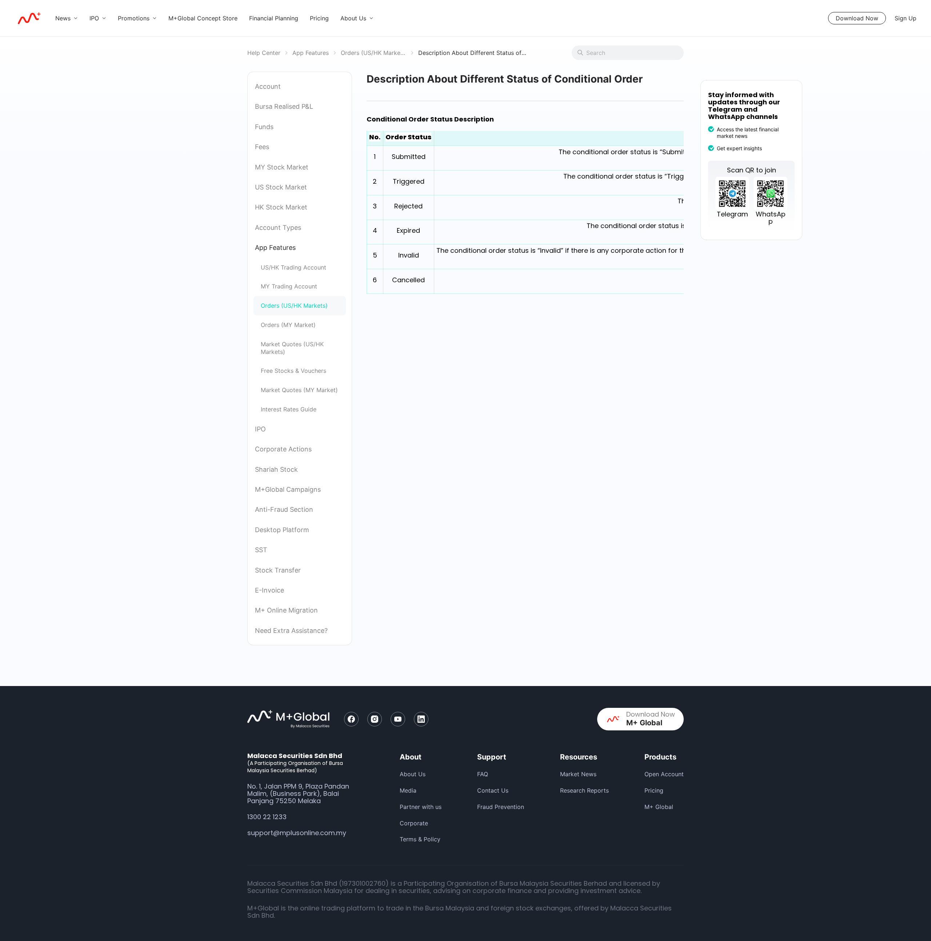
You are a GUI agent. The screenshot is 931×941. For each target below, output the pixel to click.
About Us (412, 774)
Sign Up (905, 18)
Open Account (664, 774)
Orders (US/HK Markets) (373, 52)
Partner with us (420, 806)
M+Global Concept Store (202, 18)
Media (408, 790)
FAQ (482, 774)
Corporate (414, 823)
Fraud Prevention (500, 806)
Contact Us (492, 790)
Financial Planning (273, 18)
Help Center (263, 52)
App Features (310, 52)
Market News (578, 774)
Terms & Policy (420, 839)
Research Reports (584, 790)
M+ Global (658, 806)
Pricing (319, 18)
